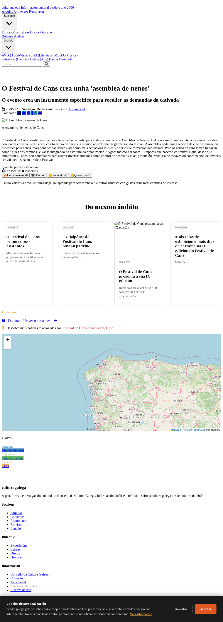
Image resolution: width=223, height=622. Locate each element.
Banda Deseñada (60, 59)
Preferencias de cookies (24, 586)
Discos (34, 32)
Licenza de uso (20, 590)
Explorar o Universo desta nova (29, 321)
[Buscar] (46, 64)
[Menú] (3, 4)
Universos (21, 11)
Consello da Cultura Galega (29, 574)
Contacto (16, 578)
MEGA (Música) (66, 55)
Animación (16, 458)
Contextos (17, 517)
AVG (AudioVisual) (16, 55)
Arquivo (7, 11)
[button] (7, 339)
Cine (5, 458)
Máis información (141, 614)
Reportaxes (36, 11)
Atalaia (19, 36)
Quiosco (46, 32)
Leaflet (178, 429)
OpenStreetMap (196, 429)
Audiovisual (76, 109)
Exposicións (10, 32)
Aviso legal (18, 582)
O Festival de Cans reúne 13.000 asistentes (23, 241)
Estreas (24, 32)
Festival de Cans (13, 450)
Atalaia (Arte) (38, 59)
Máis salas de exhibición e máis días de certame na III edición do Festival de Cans (194, 245)
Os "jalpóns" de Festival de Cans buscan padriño (77, 241)
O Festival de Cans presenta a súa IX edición (135, 276)
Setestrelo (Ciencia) (15, 59)
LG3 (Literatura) (41, 55)
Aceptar (205, 609)
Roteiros (7, 36)
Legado (8, 40)
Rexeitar (181, 609)
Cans (5, 466)
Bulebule (9, 15)
